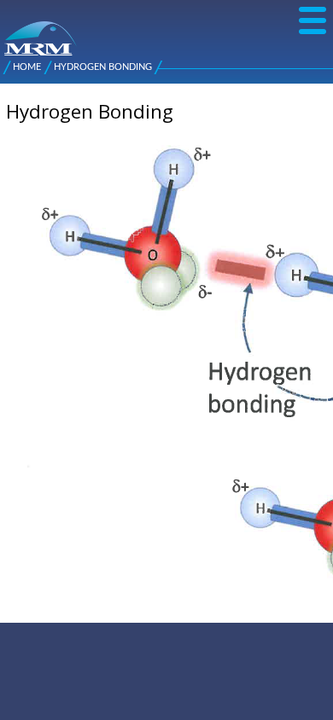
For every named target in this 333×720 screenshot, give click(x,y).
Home (27, 67)
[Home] (10, 30)
